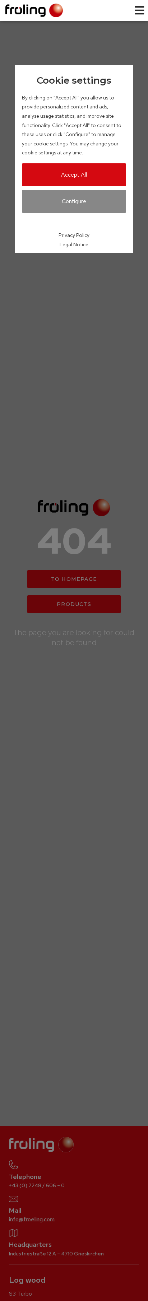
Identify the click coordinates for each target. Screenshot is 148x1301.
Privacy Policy (74, 235)
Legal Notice (74, 244)
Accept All (74, 174)
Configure (74, 201)
